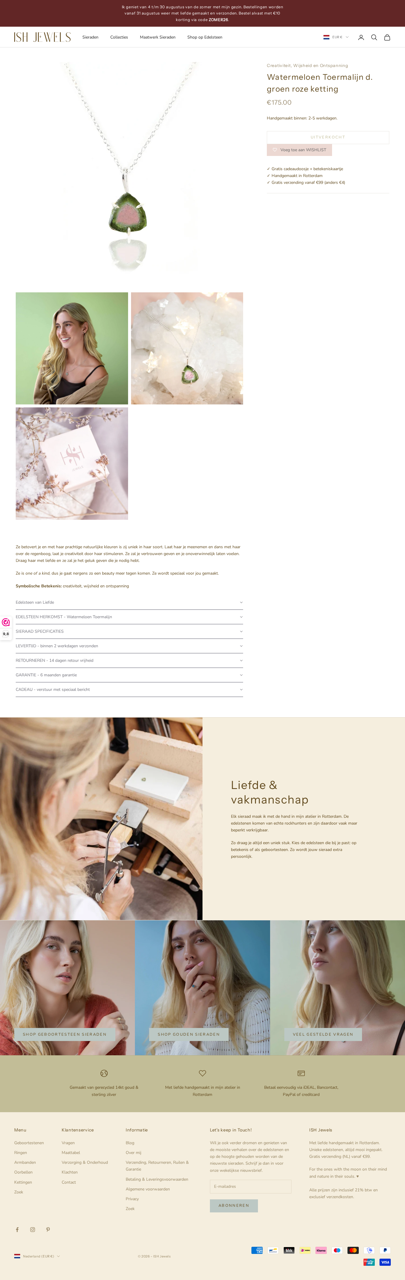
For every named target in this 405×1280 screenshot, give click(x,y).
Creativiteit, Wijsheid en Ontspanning (307, 65)
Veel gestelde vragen (323, 1034)
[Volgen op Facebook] (17, 1230)
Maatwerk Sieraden (158, 37)
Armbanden (25, 1162)
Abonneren (234, 1205)
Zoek (18, 1192)
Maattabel (71, 1152)
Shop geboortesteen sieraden (65, 1034)
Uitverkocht (328, 137)
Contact (69, 1182)
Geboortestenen (29, 1143)
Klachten (70, 1172)
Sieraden (90, 37)
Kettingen (23, 1182)
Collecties (119, 37)
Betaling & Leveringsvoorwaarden (157, 1179)
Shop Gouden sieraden (189, 1034)
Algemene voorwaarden (148, 1189)
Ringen (20, 1152)
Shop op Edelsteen (204, 37)
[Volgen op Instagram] (33, 1230)
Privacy (132, 1199)
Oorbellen (23, 1172)
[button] (129, 602)
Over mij (133, 1152)
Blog (130, 1143)
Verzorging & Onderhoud (85, 1162)
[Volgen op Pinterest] (48, 1230)
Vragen (68, 1143)
